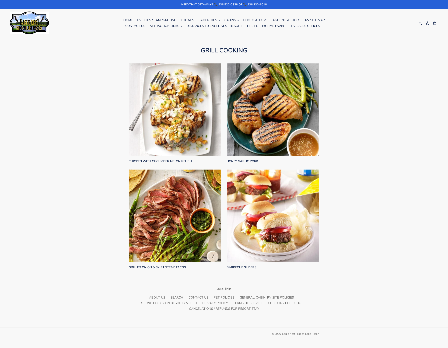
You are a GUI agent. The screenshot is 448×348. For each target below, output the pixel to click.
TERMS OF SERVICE (248, 303)
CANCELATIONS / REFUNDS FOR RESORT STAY (224, 309)
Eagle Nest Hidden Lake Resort (300, 333)
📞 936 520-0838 (226, 4)
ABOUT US (157, 297)
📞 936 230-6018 (255, 4)
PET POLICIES (224, 297)
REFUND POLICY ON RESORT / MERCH (168, 303)
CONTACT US (198, 297)
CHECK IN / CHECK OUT (285, 303)
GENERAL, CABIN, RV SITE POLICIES (267, 297)
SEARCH (176, 297)
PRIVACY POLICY (215, 303)
